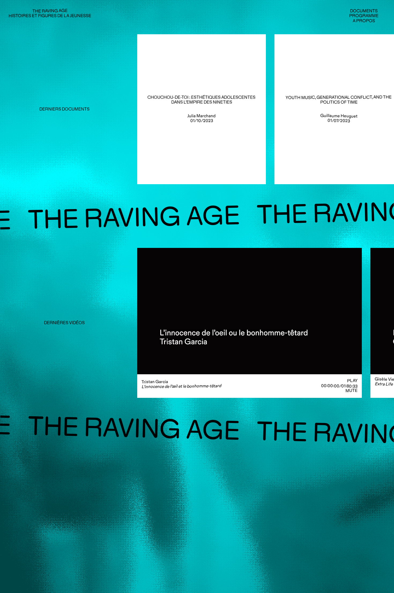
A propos (364, 20)
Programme (363, 15)
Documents (364, 10)
